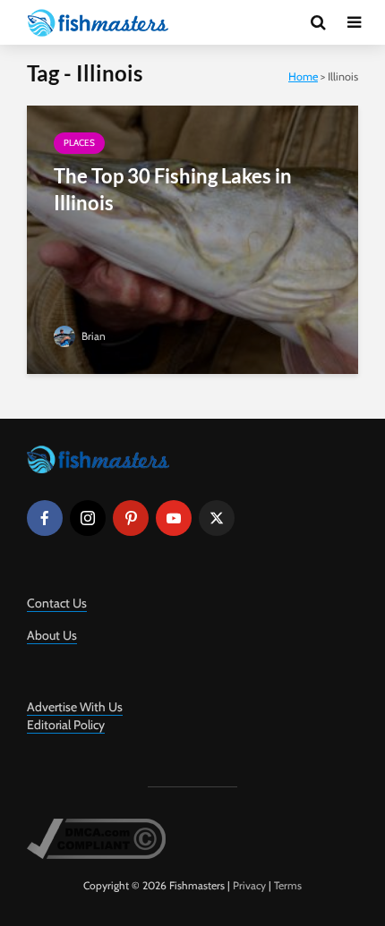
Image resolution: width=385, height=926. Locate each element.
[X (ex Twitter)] (217, 518)
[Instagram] (88, 518)
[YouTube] (174, 518)
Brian (92, 336)
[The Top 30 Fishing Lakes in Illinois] (192, 238)
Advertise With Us (75, 707)
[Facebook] (45, 518)
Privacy (249, 885)
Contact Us (57, 603)
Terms (288, 885)
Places (79, 143)
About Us (52, 635)
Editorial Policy (66, 725)
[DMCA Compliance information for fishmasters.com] (96, 837)
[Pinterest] (131, 518)
